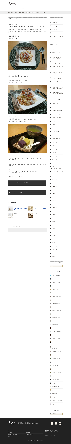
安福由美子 (54, 400)
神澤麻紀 (53, 221)
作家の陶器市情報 (55, 114)
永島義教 (53, 355)
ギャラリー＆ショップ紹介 (56, 117)
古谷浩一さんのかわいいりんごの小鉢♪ (40, 209)
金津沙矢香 (54, 310)
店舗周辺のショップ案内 (56, 121)
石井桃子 (53, 207)
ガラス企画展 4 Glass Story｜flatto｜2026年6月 (57, 53)
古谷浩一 (19, 226)
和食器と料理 (54, 135)
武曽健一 (53, 390)
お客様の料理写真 (14, 226)
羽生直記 (53, 193)
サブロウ (53, 163)
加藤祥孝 (53, 156)
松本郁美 (53, 376)
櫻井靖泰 (53, 256)
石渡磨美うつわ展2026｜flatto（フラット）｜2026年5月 (57, 58)
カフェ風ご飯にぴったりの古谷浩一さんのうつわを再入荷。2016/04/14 (20, 215)
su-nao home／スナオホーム (57, 171)
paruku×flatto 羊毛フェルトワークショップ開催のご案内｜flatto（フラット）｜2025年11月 (57, 83)
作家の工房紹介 (54, 128)
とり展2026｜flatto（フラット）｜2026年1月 (57, 73)
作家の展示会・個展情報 (56, 110)
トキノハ (53, 246)
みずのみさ (54, 249)
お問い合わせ (10, 436)
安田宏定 (53, 179)
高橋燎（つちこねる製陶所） (57, 342)
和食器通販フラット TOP (56, 22)
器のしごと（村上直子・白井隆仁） (56, 168)
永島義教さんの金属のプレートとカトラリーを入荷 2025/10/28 (57, 88)
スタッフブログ (54, 131)
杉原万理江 (54, 331)
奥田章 (53, 152)
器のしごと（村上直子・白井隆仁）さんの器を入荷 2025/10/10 (57, 93)
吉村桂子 (53, 404)
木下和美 (53, 142)
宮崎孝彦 (53, 235)
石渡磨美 (53, 282)
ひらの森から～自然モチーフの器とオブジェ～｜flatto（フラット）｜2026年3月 (57, 67)
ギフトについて (54, 29)
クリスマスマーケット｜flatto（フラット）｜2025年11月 (57, 78)
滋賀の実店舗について (55, 103)
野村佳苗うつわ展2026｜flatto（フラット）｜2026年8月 (57, 49)
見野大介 (53, 228)
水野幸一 (53, 149)
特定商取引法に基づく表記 (12, 434)
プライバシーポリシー (29, 434)
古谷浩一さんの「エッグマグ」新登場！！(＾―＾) (20, 209)
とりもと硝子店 (54, 346)
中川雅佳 (53, 186)
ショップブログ (54, 26)
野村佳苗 (53, 200)
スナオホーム (54, 338)
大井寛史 (53, 289)
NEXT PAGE (42, 229)
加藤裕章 (53, 214)
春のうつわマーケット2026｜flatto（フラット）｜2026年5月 (57, 63)
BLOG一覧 (27, 229)
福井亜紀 (53, 365)
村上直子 (53, 393)
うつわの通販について (55, 107)
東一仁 (53, 145)
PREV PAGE (11, 229)
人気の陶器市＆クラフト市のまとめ (57, 37)
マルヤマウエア (54, 372)
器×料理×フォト (54, 33)
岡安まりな (54, 296)
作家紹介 (53, 124)
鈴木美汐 (53, 242)
